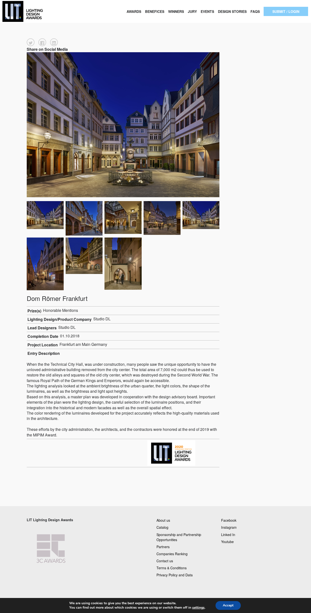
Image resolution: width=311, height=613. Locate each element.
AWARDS (134, 11)
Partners (163, 546)
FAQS (255, 11)
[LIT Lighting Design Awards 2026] (31, 11)
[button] (31, 42)
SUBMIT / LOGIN (285, 11)
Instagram (229, 527)
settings (198, 607)
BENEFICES (154, 11)
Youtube (227, 541)
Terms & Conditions (171, 567)
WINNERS (176, 11)
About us (163, 520)
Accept (228, 605)
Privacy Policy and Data (174, 574)
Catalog (162, 527)
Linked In (228, 534)
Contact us (164, 560)
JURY (192, 11)
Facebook (228, 520)
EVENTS (207, 11)
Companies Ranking (172, 553)
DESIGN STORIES (232, 11)
